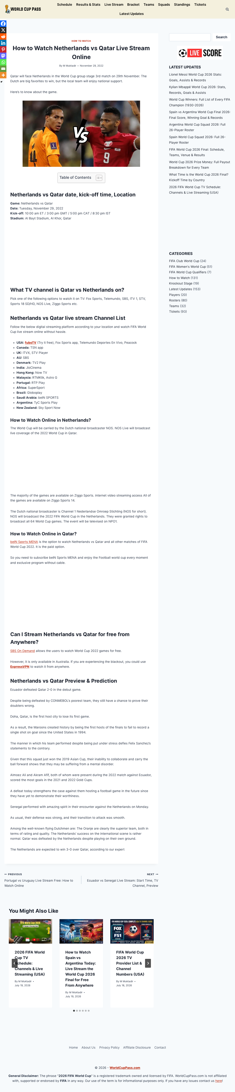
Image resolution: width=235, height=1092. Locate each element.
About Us (88, 1047)
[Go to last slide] (15, 963)
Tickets (200, 4)
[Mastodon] (3, 56)
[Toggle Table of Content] (97, 178)
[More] (3, 75)
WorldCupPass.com (125, 1068)
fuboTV (30, 342)
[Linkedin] (3, 43)
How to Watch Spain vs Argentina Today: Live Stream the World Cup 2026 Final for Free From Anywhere (80, 969)
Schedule (64, 4)
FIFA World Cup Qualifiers (187, 272)
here (218, 1081)
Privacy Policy (109, 1047)
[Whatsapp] (3, 62)
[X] (3, 30)
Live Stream (113, 4)
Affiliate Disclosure (137, 1047)
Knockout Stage (180, 283)
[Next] (148, 963)
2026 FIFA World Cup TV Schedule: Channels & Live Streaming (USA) (30, 963)
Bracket (133, 4)
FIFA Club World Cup (184, 261)
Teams (149, 4)
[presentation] (30, 931)
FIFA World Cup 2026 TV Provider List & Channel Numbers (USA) (130, 963)
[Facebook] (3, 23)
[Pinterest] (3, 49)
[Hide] (1, 81)
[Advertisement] (81, 252)
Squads (164, 4)
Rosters (174, 300)
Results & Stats (88, 4)
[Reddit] (3, 36)
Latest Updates (132, 14)
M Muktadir (69, 65)
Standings (182, 4)
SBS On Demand (22, 651)
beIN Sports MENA (24, 542)
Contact (160, 1047)
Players (174, 295)
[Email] (3, 68)
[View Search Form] (227, 9)
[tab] (74, 1011)
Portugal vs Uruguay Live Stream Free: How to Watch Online (38, 880)
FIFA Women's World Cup (187, 266)
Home (73, 1047)
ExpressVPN (19, 666)
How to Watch (81, 41)
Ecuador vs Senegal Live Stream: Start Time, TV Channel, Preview (122, 880)
